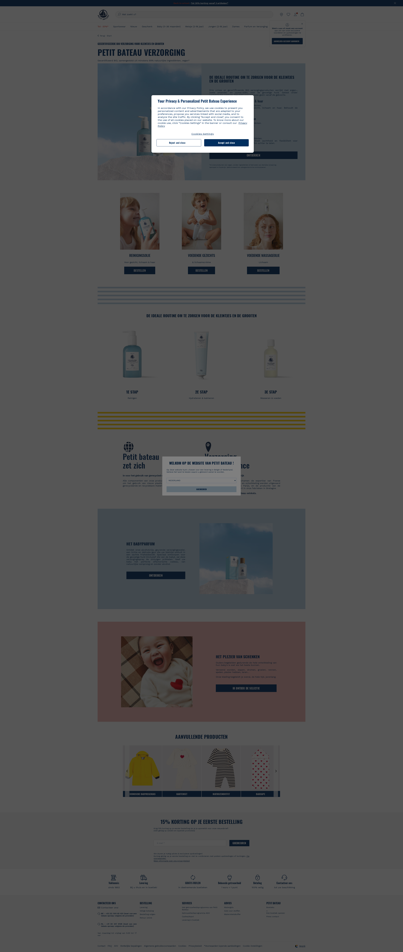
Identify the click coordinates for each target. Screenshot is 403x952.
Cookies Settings (202, 133)
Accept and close (226, 142)
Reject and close (177, 142)
